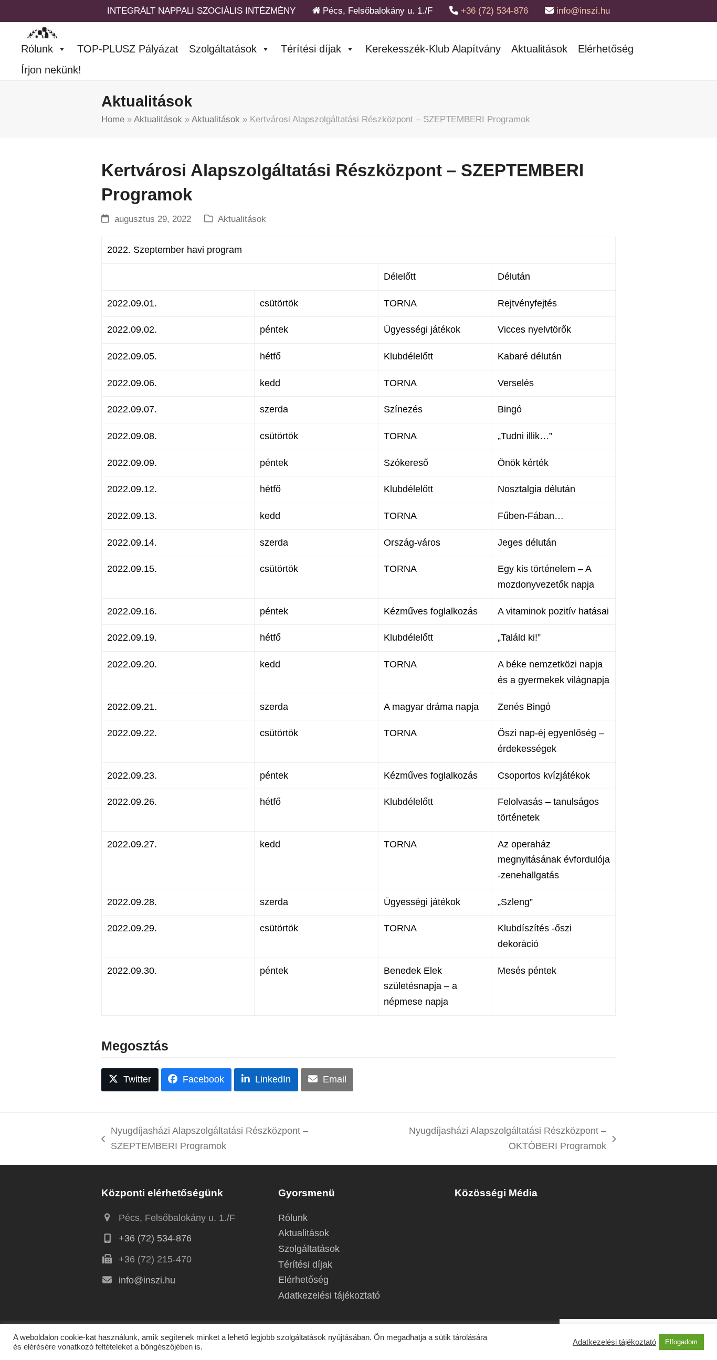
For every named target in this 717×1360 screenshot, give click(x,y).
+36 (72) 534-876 (494, 11)
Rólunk (37, 49)
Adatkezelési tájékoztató (329, 1295)
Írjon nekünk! (51, 70)
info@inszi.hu (583, 11)
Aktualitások (539, 49)
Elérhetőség (606, 49)
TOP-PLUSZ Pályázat (127, 49)
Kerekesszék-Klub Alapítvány (433, 49)
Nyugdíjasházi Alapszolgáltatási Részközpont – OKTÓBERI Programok (488, 1139)
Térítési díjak (311, 49)
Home (112, 119)
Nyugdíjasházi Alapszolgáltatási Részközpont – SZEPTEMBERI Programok (204, 1139)
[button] (130, 1079)
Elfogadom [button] (681, 1342)
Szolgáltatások (223, 49)
